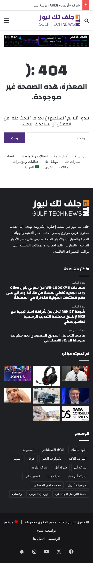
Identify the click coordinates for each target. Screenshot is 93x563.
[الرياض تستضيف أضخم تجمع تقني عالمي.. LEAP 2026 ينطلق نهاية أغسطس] (17, 373)
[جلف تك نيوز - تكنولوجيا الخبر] (59, 20)
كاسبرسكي (32, 476)
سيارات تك (72, 161)
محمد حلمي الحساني (47, 485)
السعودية (28, 450)
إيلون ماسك (78, 450)
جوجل (31, 458)
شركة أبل (61, 467)
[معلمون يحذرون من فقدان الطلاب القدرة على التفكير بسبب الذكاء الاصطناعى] (17, 395)
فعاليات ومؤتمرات (25, 161)
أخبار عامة (61, 156)
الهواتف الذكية (77, 458)
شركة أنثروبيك (77, 476)
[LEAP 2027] (46, 40)
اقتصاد (11, 156)
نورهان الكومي (38, 494)
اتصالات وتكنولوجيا (35, 156)
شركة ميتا (54, 476)
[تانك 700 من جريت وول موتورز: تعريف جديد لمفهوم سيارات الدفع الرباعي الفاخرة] (46, 396)
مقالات (63, 167)
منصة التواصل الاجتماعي (70, 494)
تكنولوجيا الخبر (51, 458)
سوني (16, 458)
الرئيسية (81, 156)
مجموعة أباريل (77, 485)
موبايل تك (51, 161)
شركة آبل (80, 467)
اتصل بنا (39, 539)
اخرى (49, 167)
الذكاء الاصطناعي (53, 450)
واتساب (17, 494)
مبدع (40, 530)
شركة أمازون (39, 467)
